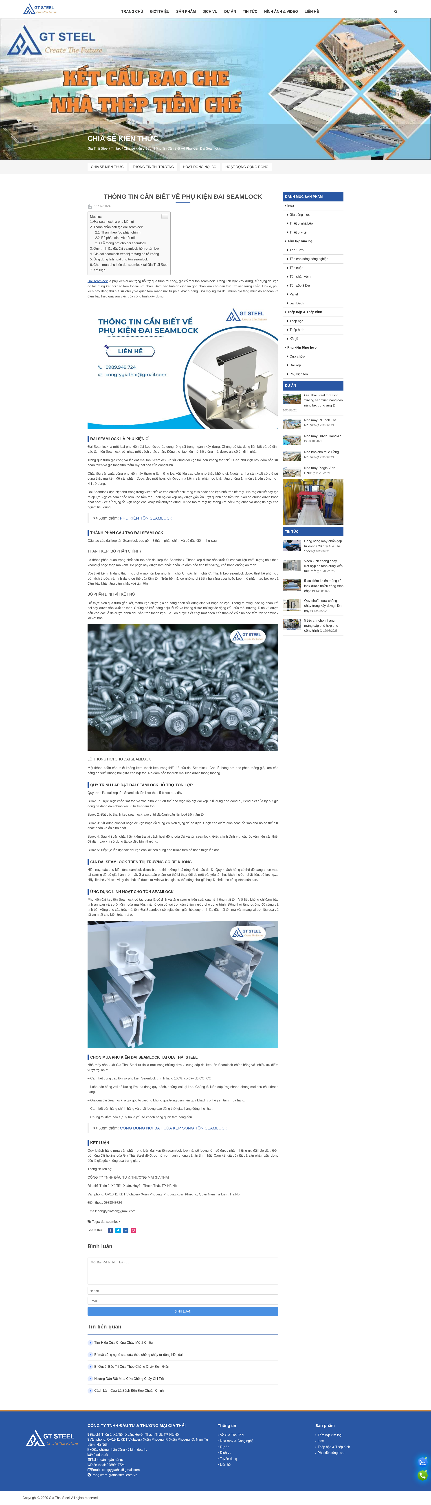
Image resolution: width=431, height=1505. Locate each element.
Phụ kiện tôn (299, 374)
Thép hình (297, 330)
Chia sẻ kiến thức (107, 167)
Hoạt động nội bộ (199, 167)
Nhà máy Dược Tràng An (322, 436)
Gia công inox (300, 214)
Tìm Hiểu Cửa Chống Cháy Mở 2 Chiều (123, 1342)
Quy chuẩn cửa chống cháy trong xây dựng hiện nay (322, 606)
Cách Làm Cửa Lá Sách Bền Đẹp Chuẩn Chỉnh (129, 1390)
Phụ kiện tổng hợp (302, 347)
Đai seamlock (98, 281)
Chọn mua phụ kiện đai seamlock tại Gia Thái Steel (130, 264)
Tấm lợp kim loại (300, 241)
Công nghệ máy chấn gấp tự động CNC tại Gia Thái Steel (323, 546)
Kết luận (99, 270)
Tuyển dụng (228, 1459)
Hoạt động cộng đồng (246, 167)
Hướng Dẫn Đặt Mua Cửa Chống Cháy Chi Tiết (129, 1378)
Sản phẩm (186, 11)
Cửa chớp (297, 356)
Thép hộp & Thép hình (304, 312)
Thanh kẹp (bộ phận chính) (121, 232)
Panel (294, 294)
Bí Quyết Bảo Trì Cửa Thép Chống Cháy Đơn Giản (131, 1366)
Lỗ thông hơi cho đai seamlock (123, 243)
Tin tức (250, 11)
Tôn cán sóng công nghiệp (309, 259)
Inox (290, 206)
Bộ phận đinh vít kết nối (118, 238)
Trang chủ (132, 11)
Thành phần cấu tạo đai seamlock (118, 227)
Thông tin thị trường (153, 167)
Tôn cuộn (296, 268)
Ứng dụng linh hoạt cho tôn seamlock (120, 259)
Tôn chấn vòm (300, 276)
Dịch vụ (210, 11)
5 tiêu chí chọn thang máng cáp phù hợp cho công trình (321, 625)
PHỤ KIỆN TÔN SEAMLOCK (146, 518)
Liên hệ (312, 11)
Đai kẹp (295, 365)
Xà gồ (294, 339)
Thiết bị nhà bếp (301, 223)
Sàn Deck (297, 303)
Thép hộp (296, 321)
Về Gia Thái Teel (232, 1435)
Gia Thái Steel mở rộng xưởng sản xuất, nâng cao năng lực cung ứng (323, 400)
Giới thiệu (159, 11)
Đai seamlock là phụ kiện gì (113, 221)
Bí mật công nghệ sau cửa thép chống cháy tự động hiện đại (138, 1354)
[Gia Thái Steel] (42, 8)
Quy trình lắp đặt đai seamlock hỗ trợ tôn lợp (126, 248)
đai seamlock (110, 1221)
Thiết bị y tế (298, 232)
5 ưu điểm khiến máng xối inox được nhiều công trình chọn (323, 586)
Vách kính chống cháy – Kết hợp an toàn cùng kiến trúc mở (323, 566)
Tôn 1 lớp (296, 250)
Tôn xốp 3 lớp (300, 285)
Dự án (230, 11)
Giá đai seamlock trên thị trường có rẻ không (126, 254)
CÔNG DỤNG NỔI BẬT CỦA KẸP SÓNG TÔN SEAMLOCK (173, 1128)
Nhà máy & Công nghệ (236, 1441)
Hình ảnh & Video (281, 11)
